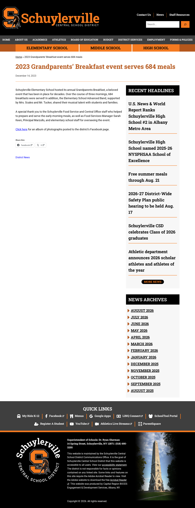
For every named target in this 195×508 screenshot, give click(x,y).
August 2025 (142, 390)
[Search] (185, 24)
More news (152, 282)
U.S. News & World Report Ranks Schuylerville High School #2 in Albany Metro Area (148, 116)
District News (23, 157)
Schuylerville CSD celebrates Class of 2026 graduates (151, 232)
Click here (21, 129)
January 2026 (143, 357)
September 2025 (145, 383)
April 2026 (140, 337)
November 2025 (145, 370)
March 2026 (142, 343)
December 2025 (144, 364)
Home (19, 57)
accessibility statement (114, 464)
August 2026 (142, 310)
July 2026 (139, 317)
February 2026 (144, 350)
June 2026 (140, 323)
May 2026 (139, 330)
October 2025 (143, 377)
